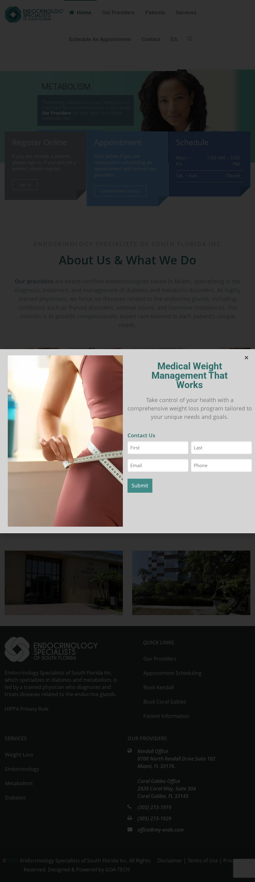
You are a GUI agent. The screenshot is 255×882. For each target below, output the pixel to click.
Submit (140, 485)
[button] (246, 357)
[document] (127, 441)
